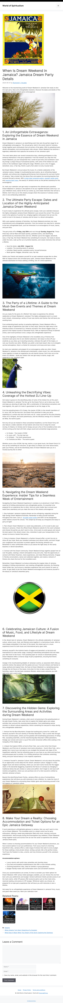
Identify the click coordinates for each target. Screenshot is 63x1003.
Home (19, 990)
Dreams (7, 928)
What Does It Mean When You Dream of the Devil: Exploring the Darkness (29, 933)
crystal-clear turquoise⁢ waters (34, 178)
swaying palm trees (11, 180)
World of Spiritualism (13, 5)
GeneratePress (43, 993)
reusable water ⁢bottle (30, 517)
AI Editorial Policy (31, 1001)
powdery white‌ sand (51, 178)
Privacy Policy (27, 990)
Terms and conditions (39, 990)
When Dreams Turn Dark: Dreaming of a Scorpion (21, 930)
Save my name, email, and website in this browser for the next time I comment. (30, 975)
